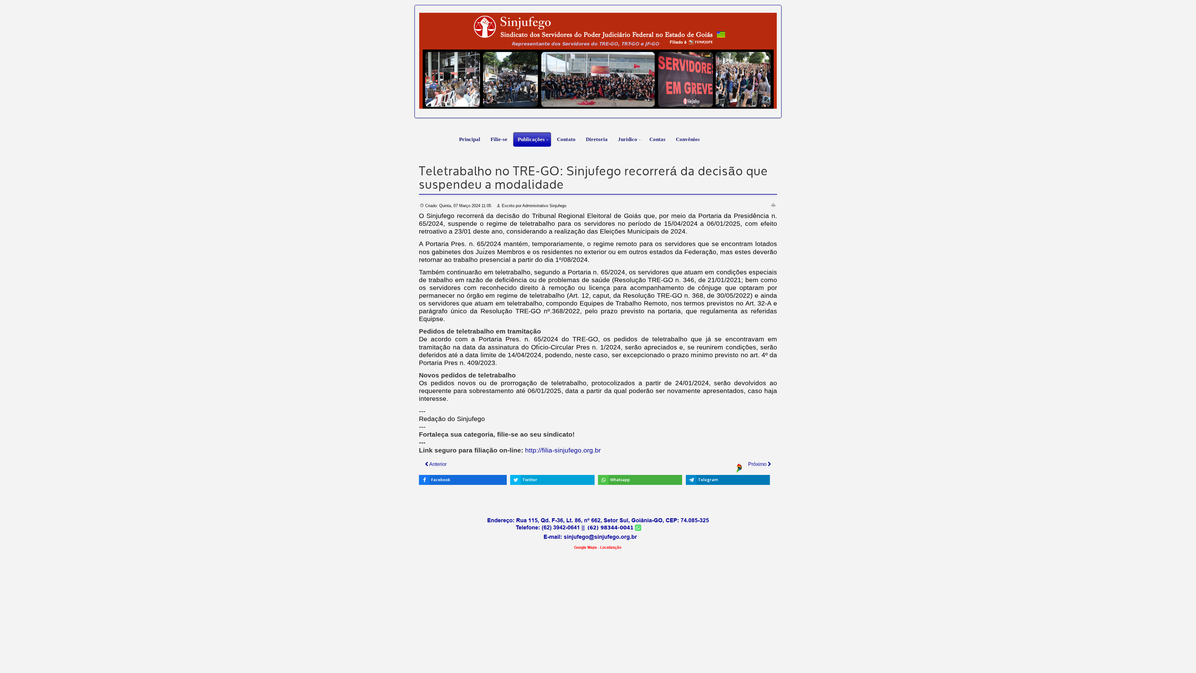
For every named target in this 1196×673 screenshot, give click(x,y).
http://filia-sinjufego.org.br (563, 450)
